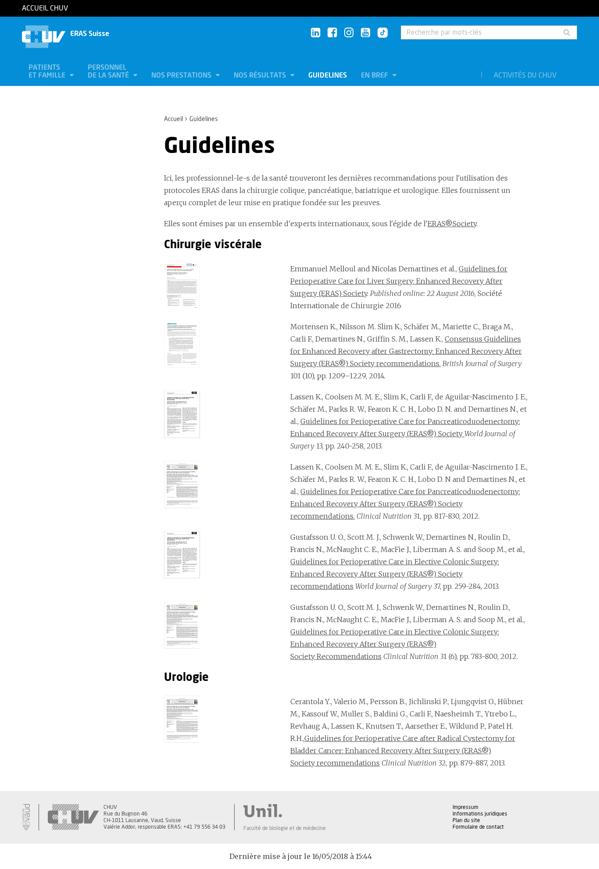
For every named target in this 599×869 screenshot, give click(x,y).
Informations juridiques (480, 813)
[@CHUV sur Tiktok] (380, 33)
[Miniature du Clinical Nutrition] (220, 484)
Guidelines (327, 75)
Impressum (465, 807)
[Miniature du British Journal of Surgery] (220, 344)
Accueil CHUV (45, 8)
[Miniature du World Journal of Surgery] (220, 414)
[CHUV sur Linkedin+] (315, 33)
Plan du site (466, 820)
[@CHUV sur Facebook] (332, 33)
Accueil (173, 119)
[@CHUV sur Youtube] (365, 33)
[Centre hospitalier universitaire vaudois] (73, 817)
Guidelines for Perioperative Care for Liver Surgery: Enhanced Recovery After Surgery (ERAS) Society (398, 281)
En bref (375, 75)
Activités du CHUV (525, 75)
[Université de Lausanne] (284, 810)
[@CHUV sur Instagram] (348, 33)
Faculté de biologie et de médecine (284, 828)
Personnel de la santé (109, 71)
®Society (460, 223)
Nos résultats (261, 75)
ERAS (436, 223)
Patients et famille (48, 71)
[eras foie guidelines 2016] (220, 286)
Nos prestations (182, 75)
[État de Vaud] (26, 817)
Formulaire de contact (478, 827)
